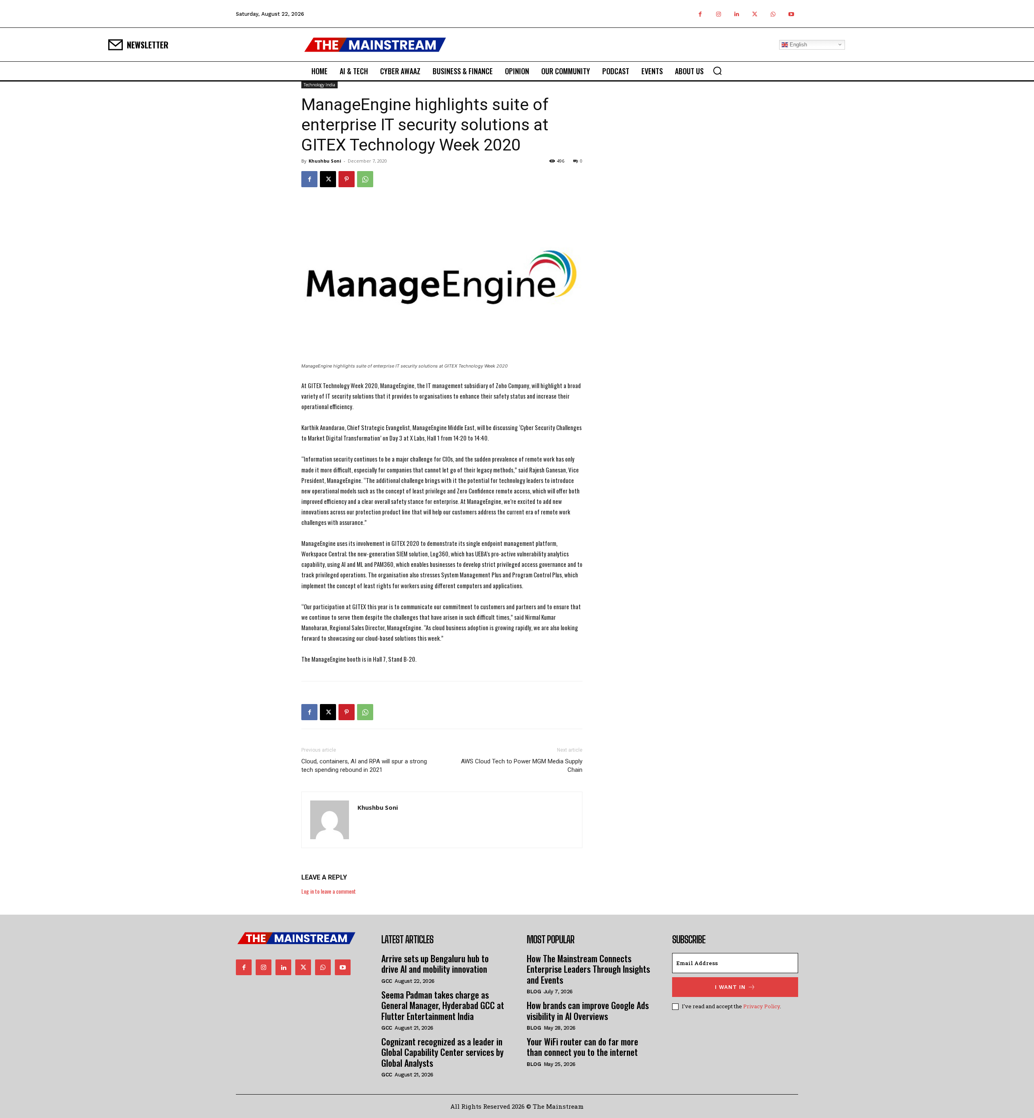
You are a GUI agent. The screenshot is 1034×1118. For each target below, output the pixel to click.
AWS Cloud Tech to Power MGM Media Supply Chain (521, 765)
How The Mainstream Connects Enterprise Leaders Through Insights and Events (588, 969)
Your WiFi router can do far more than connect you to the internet (582, 1046)
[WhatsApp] (773, 14)
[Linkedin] (736, 14)
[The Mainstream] (375, 44)
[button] (717, 70)
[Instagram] (718, 14)
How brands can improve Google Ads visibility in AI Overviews (588, 1010)
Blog (534, 991)
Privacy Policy (761, 1006)
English (797, 44)
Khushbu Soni (325, 161)
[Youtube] (791, 14)
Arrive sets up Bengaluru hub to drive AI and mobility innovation (435, 963)
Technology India (319, 85)
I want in (730, 987)
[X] (755, 14)
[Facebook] (700, 14)
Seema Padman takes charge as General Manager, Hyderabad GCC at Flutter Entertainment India (442, 1005)
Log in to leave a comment (328, 891)
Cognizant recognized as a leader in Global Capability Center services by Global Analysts (442, 1052)
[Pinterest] (346, 179)
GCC (386, 981)
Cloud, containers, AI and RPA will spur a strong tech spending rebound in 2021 (364, 765)
